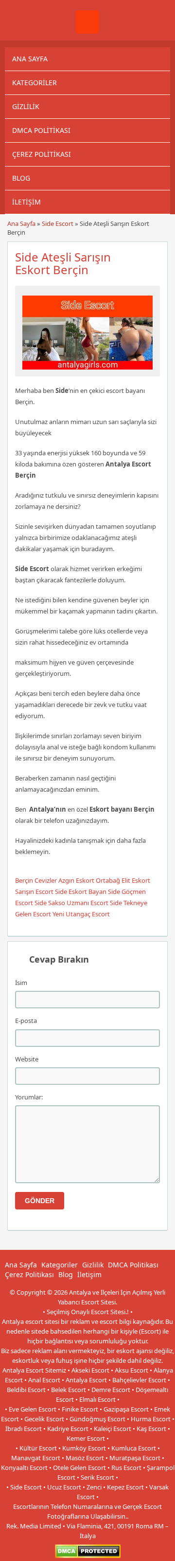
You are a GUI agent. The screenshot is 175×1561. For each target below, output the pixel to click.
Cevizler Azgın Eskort (64, 880)
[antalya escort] (87, 31)
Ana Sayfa (30, 58)
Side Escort (57, 223)
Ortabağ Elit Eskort (123, 880)
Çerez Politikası (41, 154)
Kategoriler (34, 82)
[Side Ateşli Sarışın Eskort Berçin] (88, 372)
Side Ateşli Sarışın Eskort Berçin (63, 263)
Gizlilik (25, 106)
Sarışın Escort (34, 891)
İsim (21, 982)
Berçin (24, 880)
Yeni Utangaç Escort (81, 914)
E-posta (26, 1020)
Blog (21, 178)
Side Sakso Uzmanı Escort (71, 902)
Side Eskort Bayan (80, 891)
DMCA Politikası (41, 130)
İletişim (26, 201)
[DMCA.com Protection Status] (88, 1556)
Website (26, 1059)
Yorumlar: (29, 1097)
